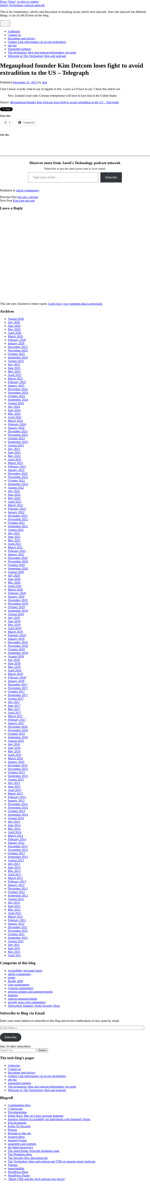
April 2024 (14, 417)
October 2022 (16, 480)
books (11, 977)
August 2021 (16, 529)
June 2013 (14, 867)
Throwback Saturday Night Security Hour (34, 1005)
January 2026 (16, 343)
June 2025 (14, 368)
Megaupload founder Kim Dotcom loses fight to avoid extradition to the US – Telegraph (64, 102)
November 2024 (18, 392)
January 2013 (16, 885)
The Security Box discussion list (27, 1158)
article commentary (27, 190)
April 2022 (14, 501)
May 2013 (14, 871)
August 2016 (16, 740)
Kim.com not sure (24, 200)
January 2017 (16, 723)
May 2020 (14, 582)
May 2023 (14, 456)
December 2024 (18, 389)
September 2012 (18, 895)
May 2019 (14, 624)
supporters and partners (22, 1144)
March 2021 (15, 547)
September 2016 (18, 737)
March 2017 (15, 716)
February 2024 (17, 424)
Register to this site (19, 1133)
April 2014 (14, 832)
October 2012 (16, 892)
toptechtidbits (16, 1168)
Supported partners (19, 49)
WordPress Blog (18, 1172)
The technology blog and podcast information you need (42, 52)
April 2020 (14, 586)
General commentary (21, 988)
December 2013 (18, 846)
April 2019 (14, 628)
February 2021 (17, 551)
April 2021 (14, 543)
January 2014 (16, 842)
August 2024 (16, 403)
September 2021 (18, 526)
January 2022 (16, 512)
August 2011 (16, 941)
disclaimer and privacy (22, 38)
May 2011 (14, 951)
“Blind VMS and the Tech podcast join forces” (36, 1179)
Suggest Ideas (16, 1136)
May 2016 (14, 751)
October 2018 (16, 649)
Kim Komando (17, 1122)
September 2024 (18, 399)
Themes (13, 1165)
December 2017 (18, 684)
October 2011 (16, 934)
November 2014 (18, 807)
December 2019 (18, 600)
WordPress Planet (18, 1175)
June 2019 (14, 621)
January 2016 (16, 762)
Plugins (12, 1129)
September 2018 (18, 653)
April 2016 (14, 755)
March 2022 (15, 505)
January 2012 (16, 923)
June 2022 (14, 494)
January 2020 (16, 596)
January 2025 (16, 385)
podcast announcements (22, 998)
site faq (12, 45)
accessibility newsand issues (25, 970)
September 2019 (18, 610)
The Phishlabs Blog (20, 1154)
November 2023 (18, 434)
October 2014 (16, 811)
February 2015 (17, 797)
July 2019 (14, 617)
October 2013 (16, 853)
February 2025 (17, 382)
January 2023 (16, 470)
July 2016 (14, 744)
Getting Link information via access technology (37, 42)
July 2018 (14, 660)
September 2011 (18, 937)
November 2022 (18, 477)
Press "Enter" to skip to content (19, 1)
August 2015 (16, 779)
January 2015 (16, 800)
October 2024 (16, 396)
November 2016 (18, 730)
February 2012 (17, 920)
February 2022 (17, 508)
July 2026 (14, 322)
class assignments (18, 984)
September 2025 (18, 357)
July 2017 (14, 702)
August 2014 (16, 818)
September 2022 (18, 484)
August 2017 (16, 698)
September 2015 (18, 776)
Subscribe (111, 177)
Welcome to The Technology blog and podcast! (37, 56)
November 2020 (18, 561)
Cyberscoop (15, 1108)
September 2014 (18, 814)
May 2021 (14, 540)
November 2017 (18, 688)
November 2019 (18, 603)
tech (44, 82)
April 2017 (14, 712)
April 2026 (14, 332)
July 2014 (14, 821)
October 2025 (16, 354)
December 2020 (18, 558)
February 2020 (17, 593)
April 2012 (14, 913)
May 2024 (14, 413)
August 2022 (16, 487)
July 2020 (14, 575)
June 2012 (14, 906)
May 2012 (14, 909)
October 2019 (16, 607)
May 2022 (14, 498)
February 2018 (17, 677)
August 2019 (16, 614)
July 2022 (14, 491)
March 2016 (15, 758)
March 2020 (15, 589)
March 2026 (15, 336)
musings (13, 995)
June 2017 (14, 705)
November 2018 (18, 645)
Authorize (14, 31)
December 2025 (18, 347)
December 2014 (18, 804)
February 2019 (17, 635)
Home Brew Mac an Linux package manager (35, 1115)
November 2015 (18, 769)
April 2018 (14, 670)
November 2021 (18, 519)
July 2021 (14, 533)
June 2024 (14, 410)
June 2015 (14, 786)
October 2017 (16, 691)
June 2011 (14, 948)
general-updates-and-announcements (30, 991)
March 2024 (15, 420)
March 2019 (15, 631)
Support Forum (17, 1140)
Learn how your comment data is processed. (75, 303)
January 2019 (16, 638)
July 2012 (14, 902)
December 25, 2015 (25, 82)
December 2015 (18, 765)
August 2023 (16, 445)
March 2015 (15, 793)
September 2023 (18, 442)
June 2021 (14, 536)
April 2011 (14, 955)
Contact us (14, 35)
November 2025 (18, 350)
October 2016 (16, 733)
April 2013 (14, 874)
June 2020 (14, 579)
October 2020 (16, 565)
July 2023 (14, 449)
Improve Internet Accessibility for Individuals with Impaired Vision (49, 1119)
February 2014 (17, 839)
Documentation (17, 1112)
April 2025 (14, 375)
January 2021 (16, 554)
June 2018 (14, 663)
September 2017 (18, 695)
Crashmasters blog (19, 1105)
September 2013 (18, 856)
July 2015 (14, 783)
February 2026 (17, 340)
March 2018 (15, 674)
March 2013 (15, 878)
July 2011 (14, 944)
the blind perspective (20, 1147)
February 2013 (17, 881)
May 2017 (14, 709)
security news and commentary (27, 1002)
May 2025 (14, 371)
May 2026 (14, 329)
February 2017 (17, 719)
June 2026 (14, 325)
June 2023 (14, 452)
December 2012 (18, 888)
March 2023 (15, 463)
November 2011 (18, 930)
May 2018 (14, 667)
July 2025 (14, 364)
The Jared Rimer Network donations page (33, 1151)
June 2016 (14, 747)
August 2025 (16, 361)
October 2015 (16, 772)
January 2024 (16, 427)
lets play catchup (28, 197)
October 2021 (16, 522)
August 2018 (16, 656)
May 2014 (14, 828)
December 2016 (18, 726)
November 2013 (18, 849)
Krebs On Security (19, 1126)
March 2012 (15, 916)
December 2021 (18, 515)
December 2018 (18, 642)
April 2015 (14, 790)
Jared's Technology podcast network (22, 5)
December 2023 (18, 431)
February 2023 (17, 466)
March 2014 (15, 835)
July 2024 (14, 406)
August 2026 (16, 318)
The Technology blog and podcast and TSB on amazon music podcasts (51, 1161)
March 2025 (15, 378)
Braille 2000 (15, 981)
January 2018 (16, 681)
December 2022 (18, 473)
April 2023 (14, 459)
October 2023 (16, 438)
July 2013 (14, 864)
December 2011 (17, 927)
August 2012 (16, 899)
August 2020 (16, 572)
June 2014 (14, 825)
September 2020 (18, 568)
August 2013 (16, 860)
